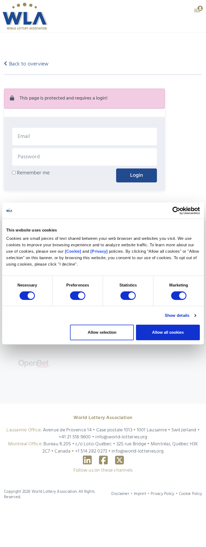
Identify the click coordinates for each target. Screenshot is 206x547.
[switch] (77, 295)
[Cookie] (73, 251)
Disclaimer (120, 531)
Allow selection (102, 332)
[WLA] (25, 16)
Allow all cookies (168, 332)
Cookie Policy (190, 531)
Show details (177, 315)
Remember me (33, 173)
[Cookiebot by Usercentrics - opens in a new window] (176, 211)
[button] (198, 8)
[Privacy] (99, 251)
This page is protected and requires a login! (64, 98)
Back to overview (28, 64)
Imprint (140, 531)
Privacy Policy (162, 531)
